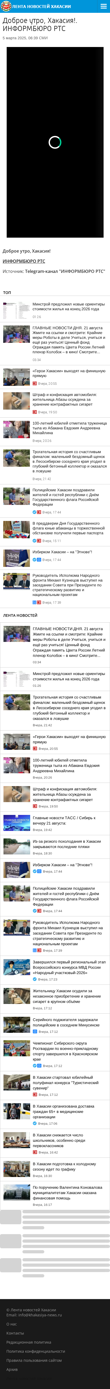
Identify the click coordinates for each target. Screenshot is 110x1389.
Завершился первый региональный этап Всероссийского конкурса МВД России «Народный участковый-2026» (69, 967)
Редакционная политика (28, 1342)
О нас (11, 1324)
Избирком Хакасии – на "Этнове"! (62, 552)
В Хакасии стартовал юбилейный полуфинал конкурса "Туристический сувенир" (66, 1082)
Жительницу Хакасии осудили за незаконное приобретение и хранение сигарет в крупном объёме (67, 996)
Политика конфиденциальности (35, 1351)
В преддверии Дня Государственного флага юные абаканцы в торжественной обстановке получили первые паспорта (69, 528)
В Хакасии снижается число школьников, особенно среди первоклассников (59, 1140)
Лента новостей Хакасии (29, 1378)
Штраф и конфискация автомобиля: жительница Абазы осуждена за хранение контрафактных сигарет (65, 399)
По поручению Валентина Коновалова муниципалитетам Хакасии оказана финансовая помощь (67, 1192)
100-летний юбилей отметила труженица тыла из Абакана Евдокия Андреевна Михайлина (70, 428)
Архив (12, 1369)
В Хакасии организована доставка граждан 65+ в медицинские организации (63, 1111)
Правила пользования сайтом (34, 1360)
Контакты (15, 1333)
